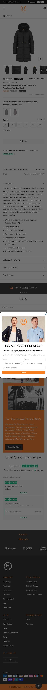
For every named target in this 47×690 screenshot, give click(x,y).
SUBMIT (23, 372)
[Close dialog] (45, 313)
